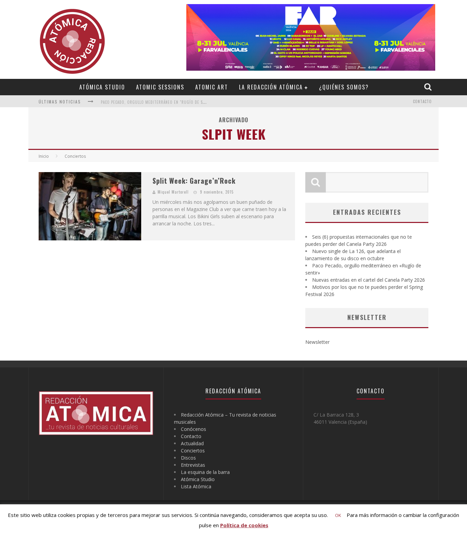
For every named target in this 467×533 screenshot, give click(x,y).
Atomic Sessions (160, 87)
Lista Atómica (196, 486)
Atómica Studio (102, 87)
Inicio (44, 156)
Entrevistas (193, 465)
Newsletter (317, 342)
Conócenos (193, 429)
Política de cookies (244, 525)
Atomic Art (211, 87)
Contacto (422, 101)
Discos (188, 457)
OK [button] (338, 515)
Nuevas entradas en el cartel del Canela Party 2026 (368, 280)
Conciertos (193, 450)
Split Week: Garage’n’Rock (194, 181)
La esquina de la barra (205, 472)
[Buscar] (428, 87)
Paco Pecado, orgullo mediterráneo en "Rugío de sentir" (158, 102)
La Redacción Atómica (271, 87)
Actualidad (192, 443)
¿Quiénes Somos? (344, 87)
